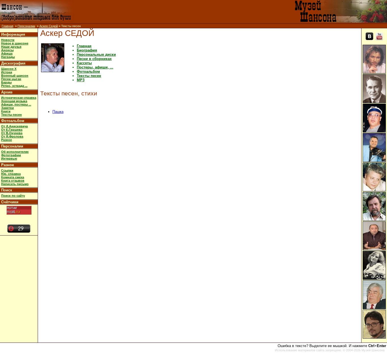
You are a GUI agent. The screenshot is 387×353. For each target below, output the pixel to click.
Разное (6, 140)
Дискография (13, 63)
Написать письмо (15, 184)
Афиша (6, 53)
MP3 (80, 80)
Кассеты (84, 63)
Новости (7, 40)
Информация (13, 34)
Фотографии (11, 155)
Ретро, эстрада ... (14, 85)
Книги (5, 111)
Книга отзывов (12, 180)
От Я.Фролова (12, 136)
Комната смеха (12, 177)
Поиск (6, 190)
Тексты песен (11, 114)
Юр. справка (11, 174)
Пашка (57, 112)
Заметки (7, 108)
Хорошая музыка (14, 101)
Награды (8, 57)
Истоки (6, 72)
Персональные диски (96, 54)
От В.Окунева (11, 133)
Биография (87, 50)
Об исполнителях (15, 151)
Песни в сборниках (94, 59)
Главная (7, 26)
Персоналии (26, 26)
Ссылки (7, 170)
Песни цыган (11, 79)
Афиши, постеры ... (16, 104)
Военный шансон (14, 75)
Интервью (9, 158)
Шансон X (8, 68)
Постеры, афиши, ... (95, 67)
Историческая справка (18, 97)
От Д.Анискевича (14, 126)
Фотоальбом (12, 121)
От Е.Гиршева (11, 129)
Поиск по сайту (13, 195)
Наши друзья (11, 46)
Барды (6, 82)
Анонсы (7, 50)
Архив (7, 92)
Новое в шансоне (14, 43)
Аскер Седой (48, 26)
